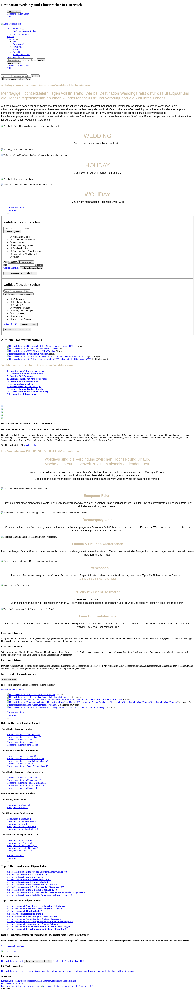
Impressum (32, 981)
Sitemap (72, 981)
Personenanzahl (26, 262)
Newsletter (17, 47)
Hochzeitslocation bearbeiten (14, 971)
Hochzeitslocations (15, 207)
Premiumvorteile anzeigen (65, 971)
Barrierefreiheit (14, 11)
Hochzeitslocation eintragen (40, 971)
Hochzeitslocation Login (18, 14)
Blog (15, 41)
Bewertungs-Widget (128, 971)
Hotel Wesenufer (49, 705)
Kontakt (16, 52)
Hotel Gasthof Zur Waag (93, 707)
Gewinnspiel (18, 44)
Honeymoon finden (21, 34)
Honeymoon (12, 210)
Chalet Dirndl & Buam (58, 697)
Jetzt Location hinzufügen (12, 946)
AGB (39, 981)
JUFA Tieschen (49, 351)
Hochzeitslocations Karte (12, 961)
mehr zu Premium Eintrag (12, 689)
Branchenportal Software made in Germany (35, 986)
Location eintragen (15, 57)
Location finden (14, 28)
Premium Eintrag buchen (107, 971)
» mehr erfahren (31, 445)
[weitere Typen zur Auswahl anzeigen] (8, 213)
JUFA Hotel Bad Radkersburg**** (76, 359)
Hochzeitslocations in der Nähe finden (20, 273)
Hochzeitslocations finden (24, 31)
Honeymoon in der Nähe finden (17, 330)
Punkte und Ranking (22, 54)
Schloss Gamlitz (49, 348)
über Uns (11, 39)
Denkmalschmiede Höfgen (64, 346)
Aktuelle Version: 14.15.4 (81, 986)
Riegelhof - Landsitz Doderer (163, 702)
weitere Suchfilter (11, 268)
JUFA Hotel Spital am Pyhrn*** (72, 356)
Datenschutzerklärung (52, 981)
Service (10, 36)
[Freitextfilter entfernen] (35, 60)
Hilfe (9, 16)
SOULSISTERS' (115, 699)
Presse (15, 49)
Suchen (41, 60)
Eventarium (43, 354)
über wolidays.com (17, 981)
